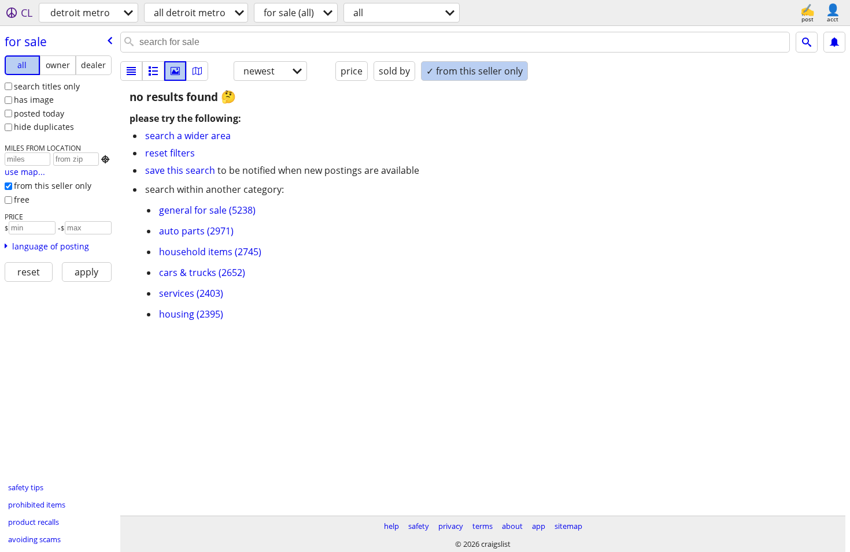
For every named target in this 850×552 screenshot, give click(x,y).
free (21, 199)
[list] (131, 71)
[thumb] (153, 71)
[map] (197, 71)
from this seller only (52, 185)
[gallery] (175, 71)
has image (34, 99)
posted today (39, 113)
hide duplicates (44, 126)
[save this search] (834, 42)
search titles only (47, 86)
